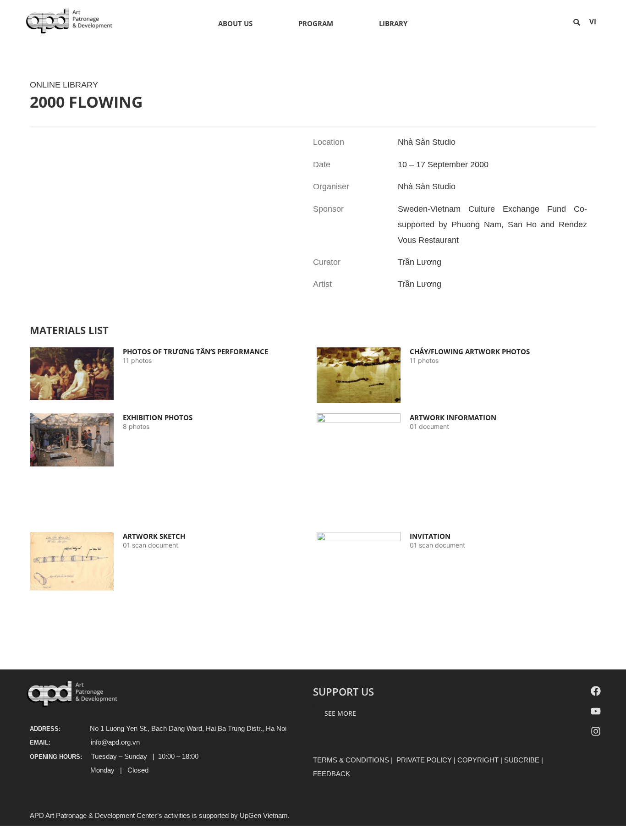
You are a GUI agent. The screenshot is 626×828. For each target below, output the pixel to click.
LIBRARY (393, 23)
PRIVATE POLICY (424, 760)
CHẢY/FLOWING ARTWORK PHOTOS (470, 351)
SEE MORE (340, 713)
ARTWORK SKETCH (154, 536)
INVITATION (430, 536)
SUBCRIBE (521, 760)
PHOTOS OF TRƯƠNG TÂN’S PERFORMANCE (195, 351)
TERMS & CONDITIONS (351, 760)
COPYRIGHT (478, 760)
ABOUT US (235, 23)
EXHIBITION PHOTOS (157, 417)
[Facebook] (596, 691)
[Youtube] (596, 711)
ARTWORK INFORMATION (453, 417)
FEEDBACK (331, 774)
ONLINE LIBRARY (64, 84)
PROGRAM (315, 23)
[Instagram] (596, 731)
